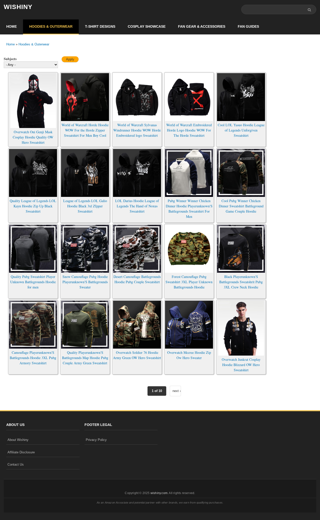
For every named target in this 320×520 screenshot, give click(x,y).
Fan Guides (248, 26)
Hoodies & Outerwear (50, 26)
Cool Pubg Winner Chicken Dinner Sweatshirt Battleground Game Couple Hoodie (241, 206)
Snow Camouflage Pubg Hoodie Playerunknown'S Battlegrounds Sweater (85, 281)
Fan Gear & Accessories (201, 26)
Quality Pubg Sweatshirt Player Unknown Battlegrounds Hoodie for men (33, 281)
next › (176, 391)
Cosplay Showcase (147, 26)
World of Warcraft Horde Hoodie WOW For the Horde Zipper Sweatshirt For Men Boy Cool (85, 130)
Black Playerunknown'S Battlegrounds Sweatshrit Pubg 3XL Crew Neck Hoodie (241, 281)
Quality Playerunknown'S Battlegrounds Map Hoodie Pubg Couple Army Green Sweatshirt (85, 357)
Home (11, 26)
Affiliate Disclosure (21, 452)
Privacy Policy (96, 440)
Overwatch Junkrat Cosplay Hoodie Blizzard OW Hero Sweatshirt (241, 364)
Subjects (10, 58)
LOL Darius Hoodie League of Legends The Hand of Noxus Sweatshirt (137, 206)
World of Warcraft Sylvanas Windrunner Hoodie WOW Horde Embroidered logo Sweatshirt (137, 130)
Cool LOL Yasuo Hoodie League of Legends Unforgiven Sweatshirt (241, 130)
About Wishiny (18, 440)
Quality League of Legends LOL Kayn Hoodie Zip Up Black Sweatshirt (33, 206)
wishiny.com (159, 493)
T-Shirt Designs (100, 26)
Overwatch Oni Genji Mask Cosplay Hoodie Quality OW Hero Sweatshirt (33, 137)
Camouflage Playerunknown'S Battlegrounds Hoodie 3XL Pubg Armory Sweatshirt (33, 357)
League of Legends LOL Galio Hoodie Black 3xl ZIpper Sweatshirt (85, 206)
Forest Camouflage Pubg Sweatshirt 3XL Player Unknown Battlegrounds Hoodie (189, 281)
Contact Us (16, 464)
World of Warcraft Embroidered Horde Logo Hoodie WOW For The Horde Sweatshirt (189, 130)
